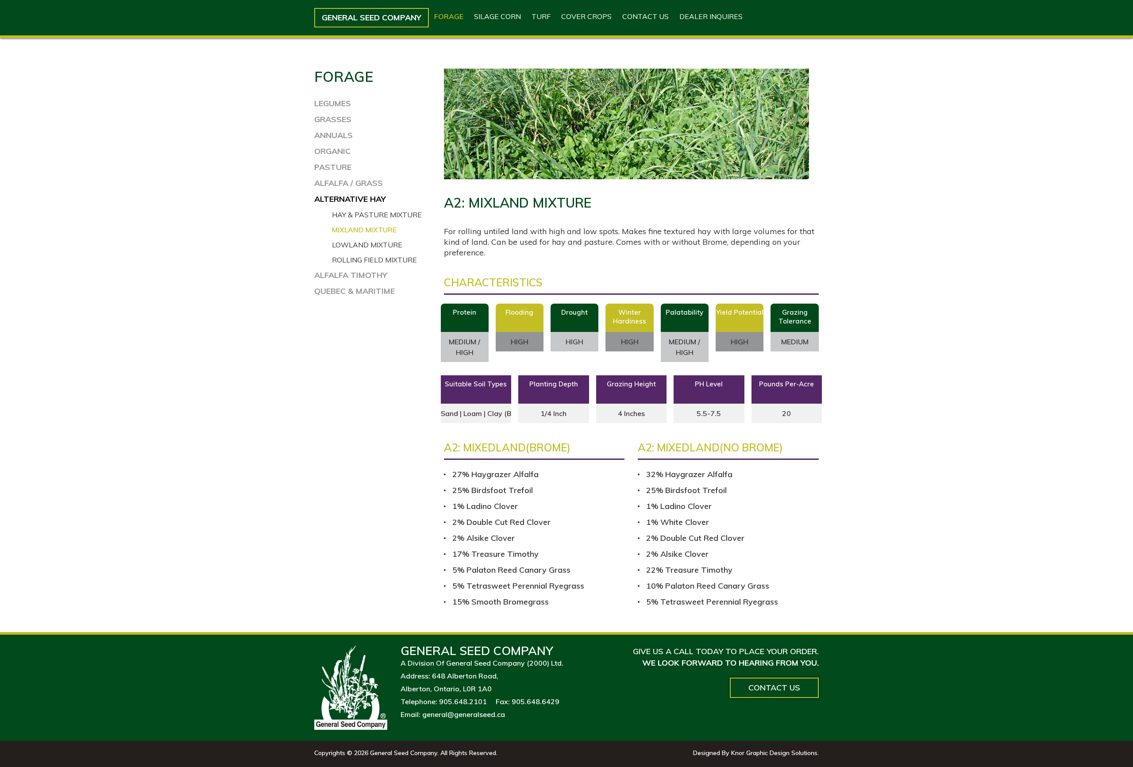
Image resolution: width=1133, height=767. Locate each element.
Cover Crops (586, 16)
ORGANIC (332, 151)
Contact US (645, 16)
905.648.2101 (463, 701)
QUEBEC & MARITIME (354, 291)
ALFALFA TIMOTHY (350, 275)
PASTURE (332, 167)
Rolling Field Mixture (374, 259)
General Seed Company (371, 17)
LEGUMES (332, 103)
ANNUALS (333, 135)
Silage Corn (497, 16)
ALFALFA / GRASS (348, 183)
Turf (541, 16)
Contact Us (774, 687)
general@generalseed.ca (463, 714)
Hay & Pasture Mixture (377, 214)
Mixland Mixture (364, 229)
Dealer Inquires (711, 16)
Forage (448, 16)
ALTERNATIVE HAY (350, 199)
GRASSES (332, 119)
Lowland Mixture (367, 244)
